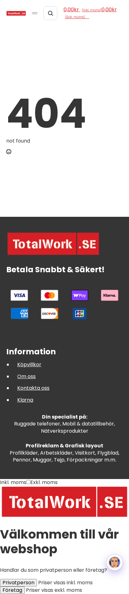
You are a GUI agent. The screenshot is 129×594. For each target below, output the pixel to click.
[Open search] (50, 13)
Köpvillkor (29, 364)
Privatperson (18, 582)
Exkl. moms (44, 482)
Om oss (26, 376)
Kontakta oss (33, 388)
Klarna (25, 400)
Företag (12, 590)
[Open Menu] (34, 13)
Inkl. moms (13, 482)
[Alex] (114, 562)
